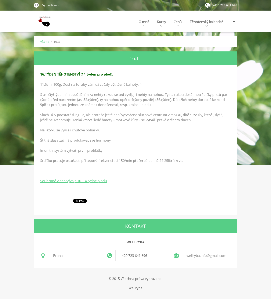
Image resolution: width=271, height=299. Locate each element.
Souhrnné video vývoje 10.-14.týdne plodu (73, 181)
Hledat (36, 5)
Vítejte (44, 42)
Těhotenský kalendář (206, 21)
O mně (144, 21)
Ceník (178, 21)
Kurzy (161, 21)
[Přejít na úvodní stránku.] (43, 24)
